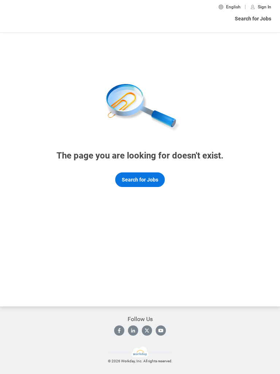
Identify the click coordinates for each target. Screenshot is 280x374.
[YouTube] (161, 330)
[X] (147, 330)
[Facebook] (119, 330)
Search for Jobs (253, 19)
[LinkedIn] (133, 330)
